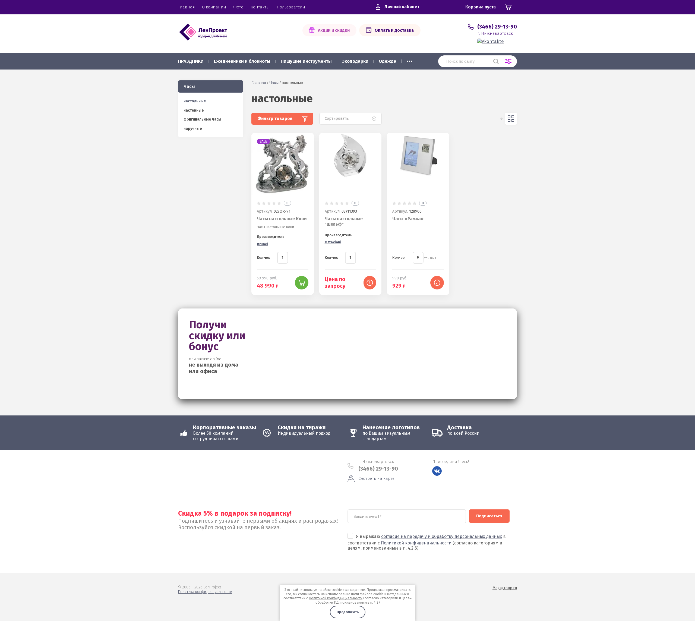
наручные (193, 128)
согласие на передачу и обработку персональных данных (441, 536)
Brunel (262, 244)
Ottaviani (333, 242)
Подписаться (489, 515)
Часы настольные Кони (282, 218)
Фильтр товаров (274, 118)
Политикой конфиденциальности (416, 543)
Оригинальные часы (202, 119)
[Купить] (301, 282)
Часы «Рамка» (408, 218)
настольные (195, 101)
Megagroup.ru (504, 588)
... (409, 59)
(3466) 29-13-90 (497, 26)
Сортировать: (337, 118)
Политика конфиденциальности (205, 592)
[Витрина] (511, 119)
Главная (258, 82)
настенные (194, 110)
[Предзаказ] (370, 282)
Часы (274, 82)
